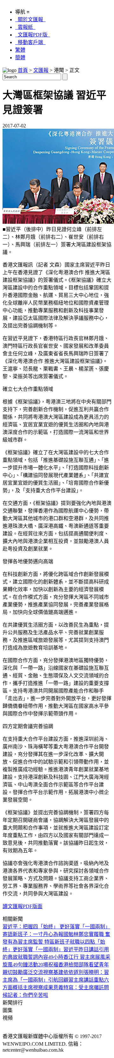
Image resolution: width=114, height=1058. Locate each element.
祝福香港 (58, 964)
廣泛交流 (33, 972)
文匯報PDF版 (32, 34)
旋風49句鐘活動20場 (25, 964)
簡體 (20, 57)
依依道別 (73, 972)
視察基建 (53, 972)
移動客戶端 (30, 42)
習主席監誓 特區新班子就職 (49, 942)
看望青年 (99, 964)
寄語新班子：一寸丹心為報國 (35, 934)
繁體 (20, 50)
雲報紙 (25, 27)
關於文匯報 (30, 19)
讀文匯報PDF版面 (22, 906)
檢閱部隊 (78, 964)
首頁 (23, 70)
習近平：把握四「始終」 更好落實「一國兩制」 (56, 926)
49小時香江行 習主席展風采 (79, 957)
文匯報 (40, 70)
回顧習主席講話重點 (81, 980)
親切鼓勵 (13, 972)
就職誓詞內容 (33, 957)
